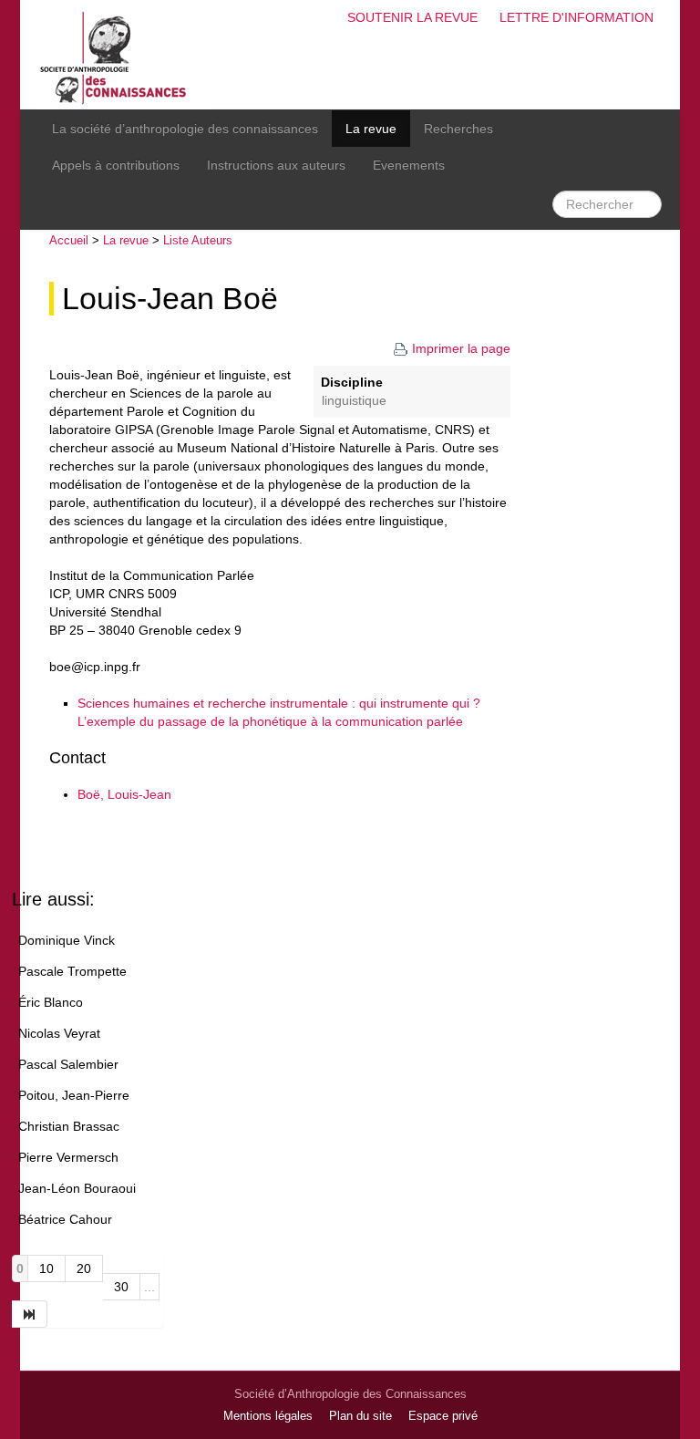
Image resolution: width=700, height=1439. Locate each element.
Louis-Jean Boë (170, 299)
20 (84, 1268)
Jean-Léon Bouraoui (77, 1188)
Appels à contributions (116, 165)
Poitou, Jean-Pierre (73, 1095)
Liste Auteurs (197, 240)
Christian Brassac (68, 1126)
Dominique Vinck (66, 940)
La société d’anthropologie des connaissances (185, 128)
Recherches (458, 128)
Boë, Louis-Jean (124, 794)
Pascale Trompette (72, 971)
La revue (370, 128)
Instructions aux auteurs (276, 165)
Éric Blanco (50, 1002)
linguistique (354, 401)
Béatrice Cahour (65, 1219)
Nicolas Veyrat (59, 1033)
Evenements (409, 165)
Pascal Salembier (68, 1064)
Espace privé (443, 1416)
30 (121, 1286)
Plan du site (360, 1416)
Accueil (68, 240)
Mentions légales (268, 1416)
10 (46, 1268)
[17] (29, 1314)
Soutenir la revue (412, 17)
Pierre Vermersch (68, 1157)
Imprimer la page (461, 348)
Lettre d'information (576, 17)
